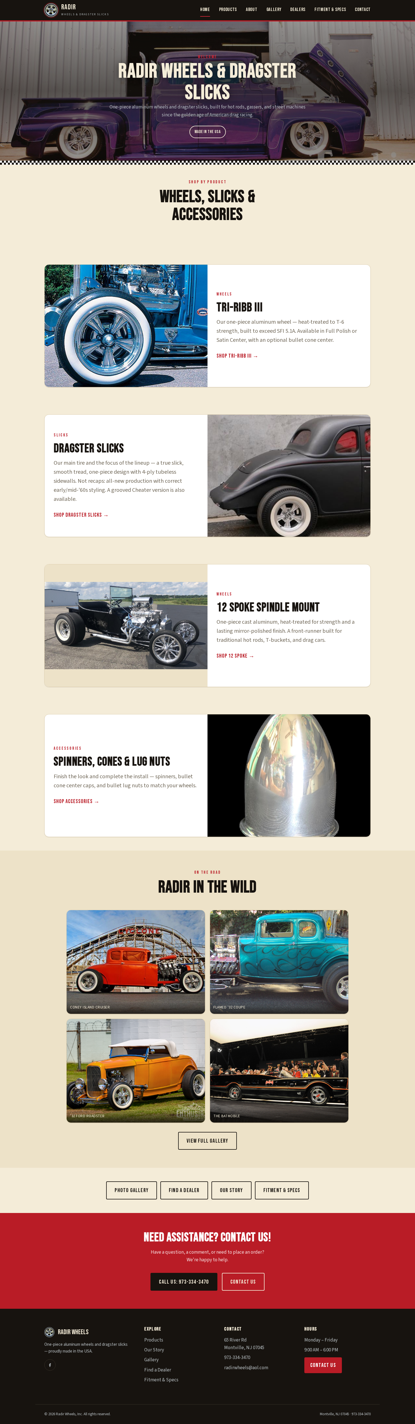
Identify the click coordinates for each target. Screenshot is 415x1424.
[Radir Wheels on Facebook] (50, 1365)
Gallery (274, 9)
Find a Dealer (184, 1190)
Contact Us (243, 1282)
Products (228, 9)
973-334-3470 (237, 1357)
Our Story (231, 1190)
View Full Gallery (207, 1141)
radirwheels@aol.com (246, 1367)
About (251, 9)
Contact (363, 9)
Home (205, 9)
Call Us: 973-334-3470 (184, 1282)
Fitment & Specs (330, 9)
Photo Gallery (131, 1190)
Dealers (297, 9)
